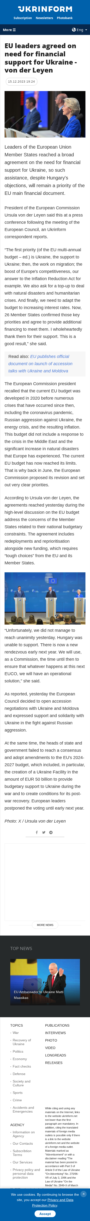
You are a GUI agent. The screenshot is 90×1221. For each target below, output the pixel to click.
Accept (45, 1214)
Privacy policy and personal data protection (26, 1173)
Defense (19, 1074)
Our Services (22, 1162)
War (16, 1033)
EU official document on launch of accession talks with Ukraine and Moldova (40, 363)
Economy (20, 1059)
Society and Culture (21, 1083)
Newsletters (44, 18)
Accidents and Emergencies (23, 1109)
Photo (51, 1040)
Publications (57, 1025)
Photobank (64, 18)
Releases (53, 1063)
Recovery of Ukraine (22, 1042)
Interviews (55, 1033)
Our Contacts (23, 1143)
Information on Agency (24, 1134)
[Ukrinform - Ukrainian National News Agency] (45, 8)
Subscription (23, 18)
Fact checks (22, 1066)
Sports (18, 1093)
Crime (17, 1100)
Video (50, 1048)
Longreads (55, 1055)
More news (45, 925)
